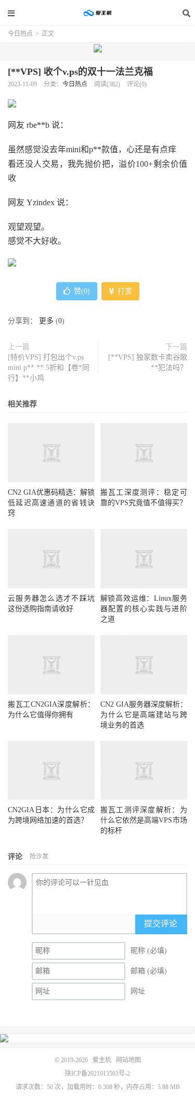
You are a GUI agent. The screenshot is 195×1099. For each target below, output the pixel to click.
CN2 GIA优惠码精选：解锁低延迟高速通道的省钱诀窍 (51, 502)
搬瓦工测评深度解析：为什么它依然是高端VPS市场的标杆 (143, 820)
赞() (82, 291)
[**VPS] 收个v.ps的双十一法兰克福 (80, 72)
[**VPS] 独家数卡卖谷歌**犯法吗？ (147, 362)
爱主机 (98, 13)
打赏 (123, 291)
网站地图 (128, 1060)
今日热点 (20, 33)
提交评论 (160, 923)
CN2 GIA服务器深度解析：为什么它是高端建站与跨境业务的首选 (143, 714)
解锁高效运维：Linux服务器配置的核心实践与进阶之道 (143, 608)
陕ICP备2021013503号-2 (97, 1073)
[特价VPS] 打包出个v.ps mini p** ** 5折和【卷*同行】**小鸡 (48, 367)
